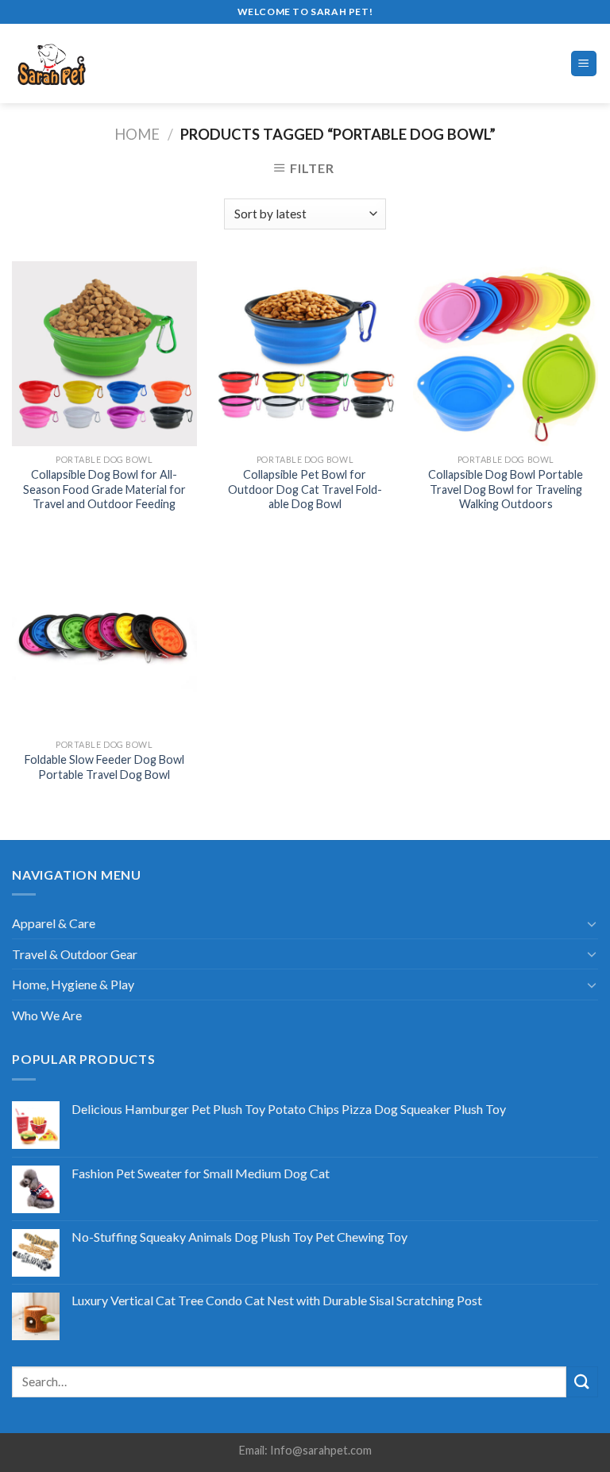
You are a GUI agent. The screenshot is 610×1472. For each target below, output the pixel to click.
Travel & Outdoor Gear (74, 953)
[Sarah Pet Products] (79, 63)
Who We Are (47, 1015)
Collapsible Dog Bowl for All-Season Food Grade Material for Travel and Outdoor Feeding (104, 489)
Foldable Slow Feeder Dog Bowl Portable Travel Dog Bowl (104, 767)
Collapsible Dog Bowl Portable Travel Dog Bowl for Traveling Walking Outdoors (505, 489)
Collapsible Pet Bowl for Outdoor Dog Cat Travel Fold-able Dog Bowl (305, 489)
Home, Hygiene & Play (73, 984)
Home (137, 134)
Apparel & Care (53, 923)
